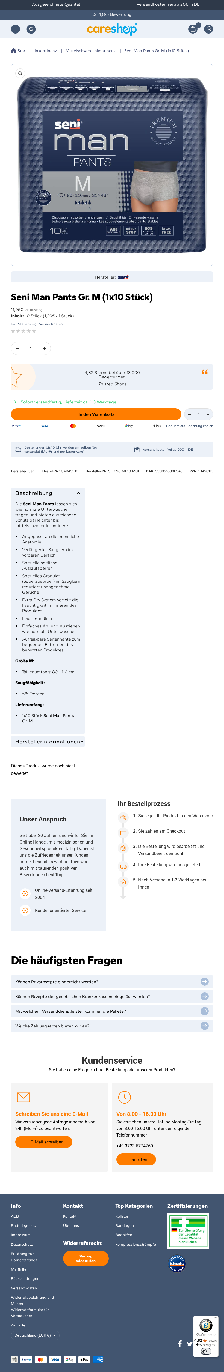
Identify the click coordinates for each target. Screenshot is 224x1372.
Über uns (71, 1225)
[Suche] (31, 29)
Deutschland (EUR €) (32, 1335)
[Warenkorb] (193, 29)
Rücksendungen (25, 1278)
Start (22, 50)
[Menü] (215, 1319)
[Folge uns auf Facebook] (180, 1343)
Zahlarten (19, 1325)
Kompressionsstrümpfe (135, 1244)
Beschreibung (33, 493)
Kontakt (69, 1216)
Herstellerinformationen (47, 741)
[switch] (206, 1351)
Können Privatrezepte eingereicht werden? (56, 981)
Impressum (21, 1235)
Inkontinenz (46, 50)
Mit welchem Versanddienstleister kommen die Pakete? (70, 1011)
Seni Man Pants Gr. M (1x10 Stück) (156, 50)
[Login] (208, 29)
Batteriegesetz (24, 1225)
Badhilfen (123, 1235)
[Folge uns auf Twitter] (189, 1343)
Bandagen (124, 1225)
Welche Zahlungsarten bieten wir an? (52, 1026)
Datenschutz (22, 1244)
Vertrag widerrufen (86, 1258)
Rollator (121, 1216)
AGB (15, 1216)
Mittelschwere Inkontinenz (91, 50)
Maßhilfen (20, 1269)
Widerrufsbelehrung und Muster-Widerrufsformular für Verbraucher (32, 1306)
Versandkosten (24, 1288)
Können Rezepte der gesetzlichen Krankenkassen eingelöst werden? (82, 996)
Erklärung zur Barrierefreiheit (24, 1256)
